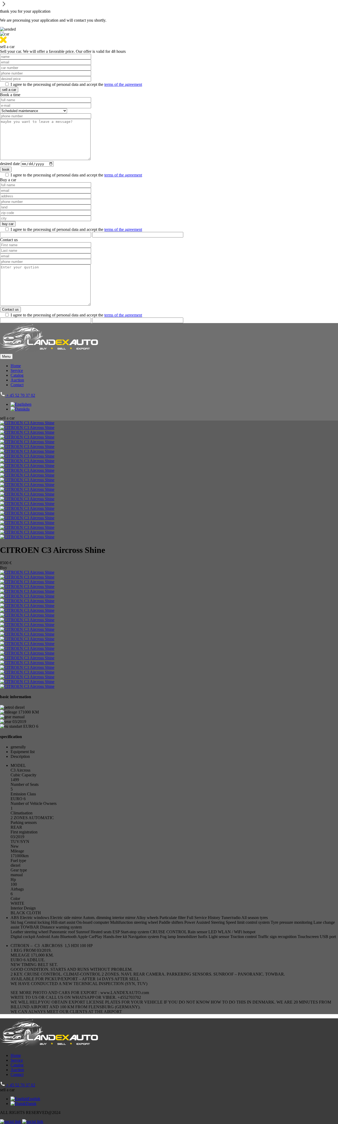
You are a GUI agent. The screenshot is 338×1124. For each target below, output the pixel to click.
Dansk (31, 1103)
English (33, 1099)
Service (17, 370)
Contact (17, 385)
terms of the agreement (123, 84)
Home (16, 365)
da (28, 409)
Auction (17, 380)
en (29, 404)
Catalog (17, 375)
